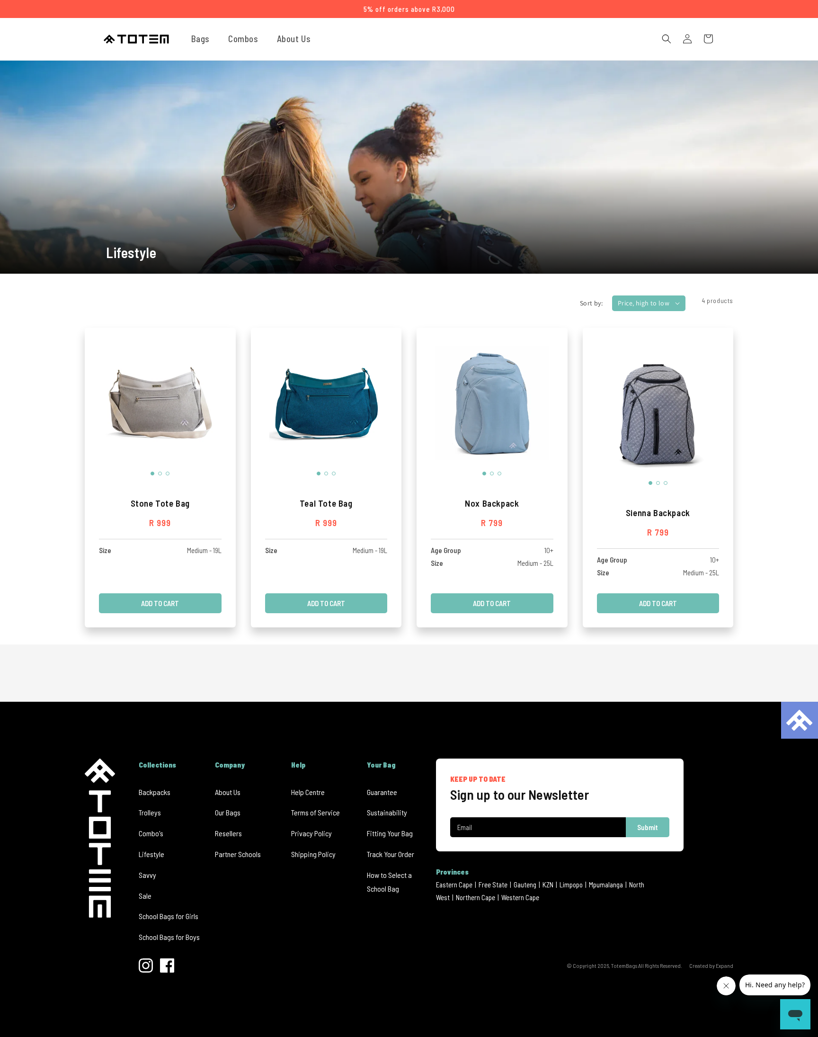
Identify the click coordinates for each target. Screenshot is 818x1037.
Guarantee (382, 791)
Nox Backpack (492, 503)
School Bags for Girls (168, 916)
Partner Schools (238, 853)
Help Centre (308, 791)
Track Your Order (390, 853)
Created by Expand (711, 965)
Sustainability (387, 812)
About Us (227, 791)
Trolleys (150, 812)
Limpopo (571, 884)
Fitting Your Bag (390, 833)
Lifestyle (151, 853)
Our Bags (227, 812)
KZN (547, 884)
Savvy (147, 874)
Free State (493, 884)
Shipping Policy (313, 853)
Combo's (151, 833)
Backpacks (154, 791)
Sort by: (591, 303)
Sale (145, 895)
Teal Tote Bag (326, 503)
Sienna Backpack (658, 512)
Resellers (228, 833)
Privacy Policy (311, 833)
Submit (647, 827)
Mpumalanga (606, 884)
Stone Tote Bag (160, 503)
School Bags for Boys (169, 936)
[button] (204, 38)
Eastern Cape (454, 884)
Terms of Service (315, 812)
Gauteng (525, 884)
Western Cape (520, 897)
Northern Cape (475, 897)
